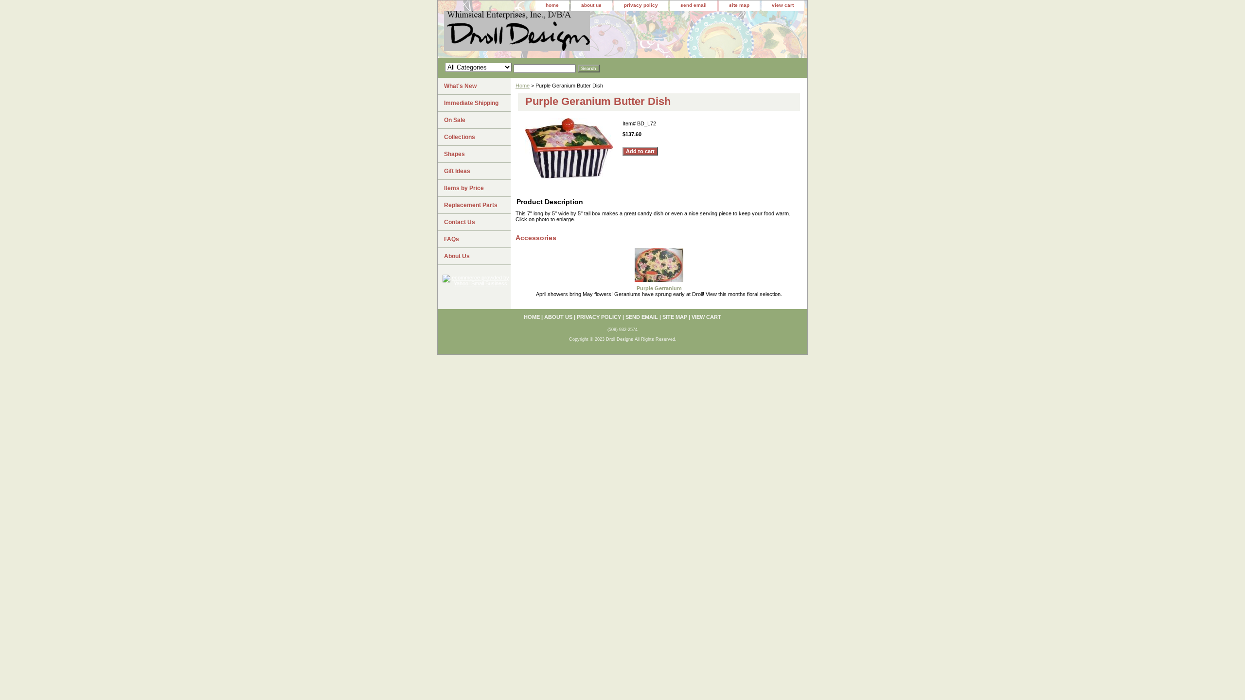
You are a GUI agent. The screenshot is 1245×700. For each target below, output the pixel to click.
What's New (460, 86)
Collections (459, 137)
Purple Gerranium (659, 288)
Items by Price (464, 188)
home (552, 5)
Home (523, 85)
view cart (783, 5)
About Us (457, 256)
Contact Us (459, 222)
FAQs (451, 239)
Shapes (454, 154)
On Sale (454, 120)
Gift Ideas (457, 171)
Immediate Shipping (471, 103)
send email (693, 5)
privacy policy (641, 5)
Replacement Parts (471, 205)
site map (739, 5)
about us (591, 5)
